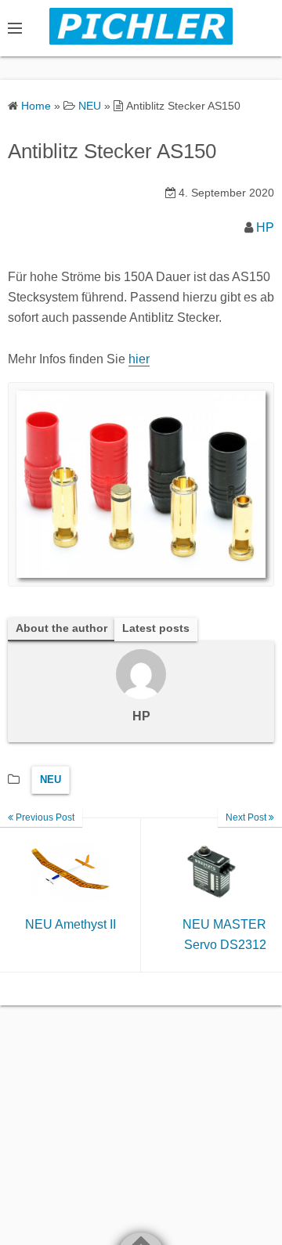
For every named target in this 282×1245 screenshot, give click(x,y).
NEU (50, 779)
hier (139, 359)
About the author (61, 628)
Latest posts (156, 628)
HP (265, 227)
